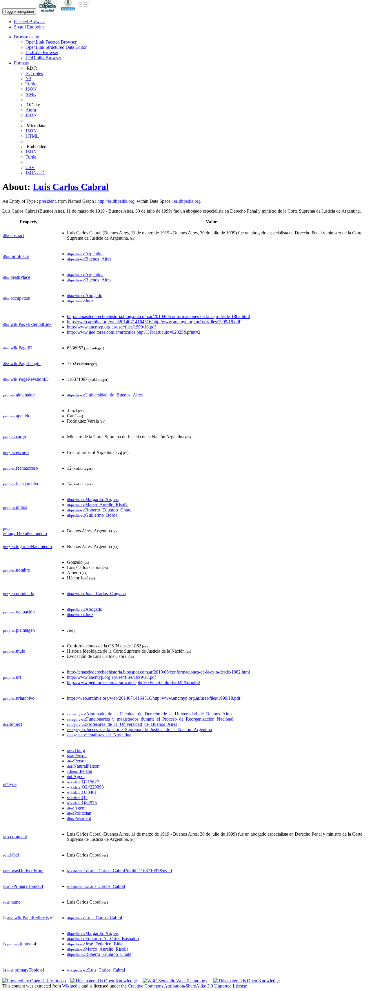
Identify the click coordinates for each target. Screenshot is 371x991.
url (12, 677)
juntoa (15, 507)
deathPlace (16, 277)
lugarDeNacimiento (27, 546)
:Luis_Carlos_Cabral (96, 886)
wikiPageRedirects (28, 917)
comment (15, 836)
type (10, 784)
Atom (31, 109)
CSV (30, 167)
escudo (16, 452)
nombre (16, 570)
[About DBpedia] (48, 11)
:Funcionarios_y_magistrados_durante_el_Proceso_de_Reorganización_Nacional (150, 719)
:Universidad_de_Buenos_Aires (105, 394)
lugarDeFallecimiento (25, 531)
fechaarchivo (21, 483)
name (11, 902)
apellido (16, 415)
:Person (77, 755)
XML (31, 94)
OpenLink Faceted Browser (51, 42)
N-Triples (34, 73)
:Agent (76, 776)
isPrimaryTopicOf (23, 886)
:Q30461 (82, 792)
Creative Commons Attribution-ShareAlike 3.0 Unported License (187, 985)
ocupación (19, 611)
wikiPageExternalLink (27, 324)
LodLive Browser (42, 52)
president (47, 201)
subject (12, 724)
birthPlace (16, 256)
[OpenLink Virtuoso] (34, 980)
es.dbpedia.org (187, 201)
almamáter (19, 394)
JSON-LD (35, 172)
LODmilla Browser (43, 57)
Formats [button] (21, 62)
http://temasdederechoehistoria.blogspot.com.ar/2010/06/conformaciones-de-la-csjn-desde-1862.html (158, 316)
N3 (28, 78)
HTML (32, 136)
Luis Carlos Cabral (71, 187)
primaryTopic (23, 969)
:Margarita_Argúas (93, 499)
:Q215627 (83, 781)
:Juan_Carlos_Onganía (96, 593)
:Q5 (77, 797)
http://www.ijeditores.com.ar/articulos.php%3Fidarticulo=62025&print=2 (133, 332)
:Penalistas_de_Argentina (99, 734)
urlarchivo (18, 698)
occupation (16, 298)
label (11, 854)
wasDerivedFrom (23, 870)
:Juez (80, 300)
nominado (18, 593)
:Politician (79, 813)
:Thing (76, 750)
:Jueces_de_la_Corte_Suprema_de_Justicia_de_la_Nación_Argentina (139, 729)
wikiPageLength (22, 363)
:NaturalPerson (83, 766)
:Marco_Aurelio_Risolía (97, 504)
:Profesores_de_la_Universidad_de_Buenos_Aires (122, 724)
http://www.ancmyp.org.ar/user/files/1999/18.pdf (111, 326)
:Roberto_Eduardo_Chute (99, 509)
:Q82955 (82, 802)
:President (79, 818)
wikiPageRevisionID (26, 379)
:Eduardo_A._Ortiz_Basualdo (103, 938)
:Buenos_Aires (89, 258)
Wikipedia (71, 985)
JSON (31, 89)
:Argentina (85, 253)
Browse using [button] (26, 36)
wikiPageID (17, 347)
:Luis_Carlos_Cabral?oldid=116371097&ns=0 (119, 870)
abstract (13, 235)
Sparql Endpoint (29, 26)
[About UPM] (76, 11)
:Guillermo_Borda (92, 515)
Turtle (31, 83)
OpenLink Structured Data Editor (56, 47)
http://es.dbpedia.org (115, 201)
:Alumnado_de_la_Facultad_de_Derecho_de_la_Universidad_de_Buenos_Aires (149, 713)
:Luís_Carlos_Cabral (94, 917)
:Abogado (84, 295)
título (14, 651)
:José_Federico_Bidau (96, 943)
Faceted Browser (29, 21)
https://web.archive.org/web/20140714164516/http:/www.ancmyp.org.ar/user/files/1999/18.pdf (153, 321)
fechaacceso (20, 468)
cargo (14, 436)
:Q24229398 (85, 786)
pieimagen (19, 630)
